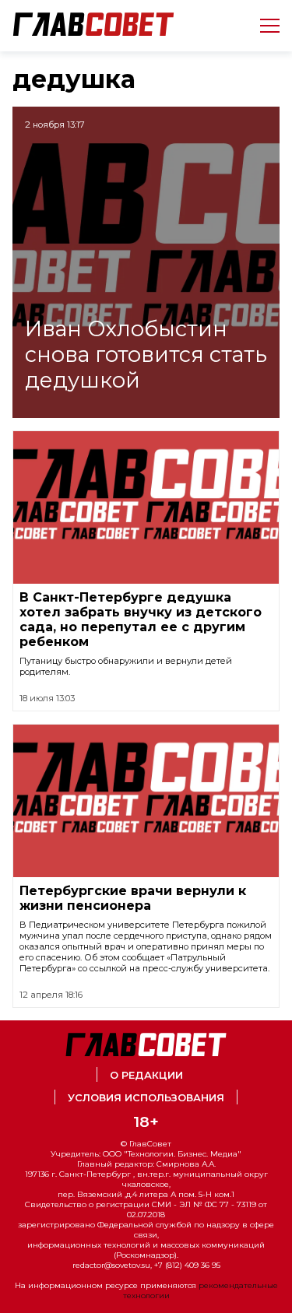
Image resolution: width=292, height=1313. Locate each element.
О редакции (146, 1075)
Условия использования (146, 1098)
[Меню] (264, 25)
